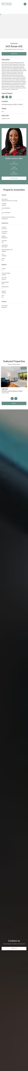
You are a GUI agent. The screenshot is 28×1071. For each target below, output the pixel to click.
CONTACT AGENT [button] (14, 178)
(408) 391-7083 (14, 169)
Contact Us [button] (14, 948)
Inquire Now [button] (14, 53)
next (15, 398)
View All (14, 403)
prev (12, 398)
